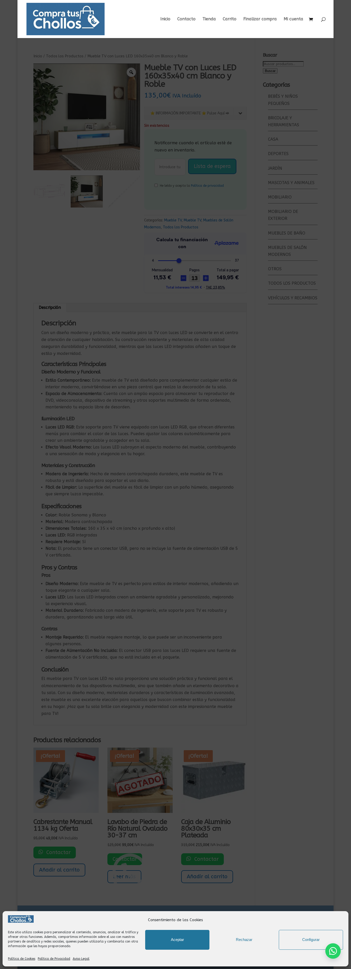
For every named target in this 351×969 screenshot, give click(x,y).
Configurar (311, 939)
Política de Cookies (21, 959)
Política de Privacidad (54, 959)
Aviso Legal (81, 959)
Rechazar (244, 939)
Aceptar (177, 939)
